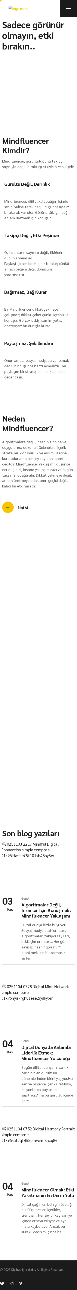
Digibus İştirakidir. (23, 1269)
